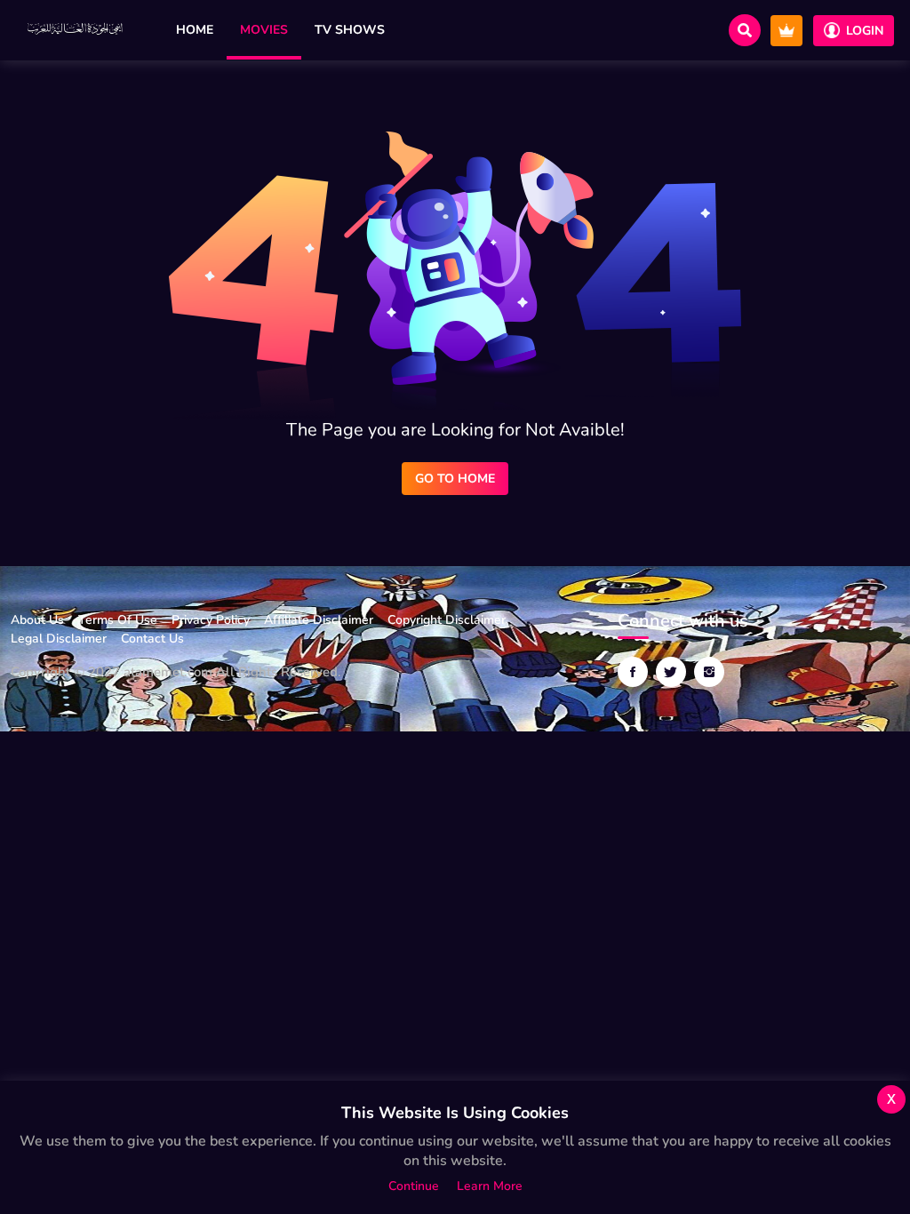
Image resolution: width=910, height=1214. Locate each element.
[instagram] (709, 672)
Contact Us (152, 638)
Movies (264, 29)
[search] (745, 30)
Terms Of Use (117, 619)
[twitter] (671, 672)
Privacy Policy (211, 619)
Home (194, 29)
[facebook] (633, 672)
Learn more (490, 1186)
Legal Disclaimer (59, 638)
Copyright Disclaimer (446, 619)
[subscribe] (786, 30)
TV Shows (350, 29)
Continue (413, 1186)
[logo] (76, 30)
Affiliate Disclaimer (318, 619)
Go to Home (455, 478)
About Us (37, 619)
